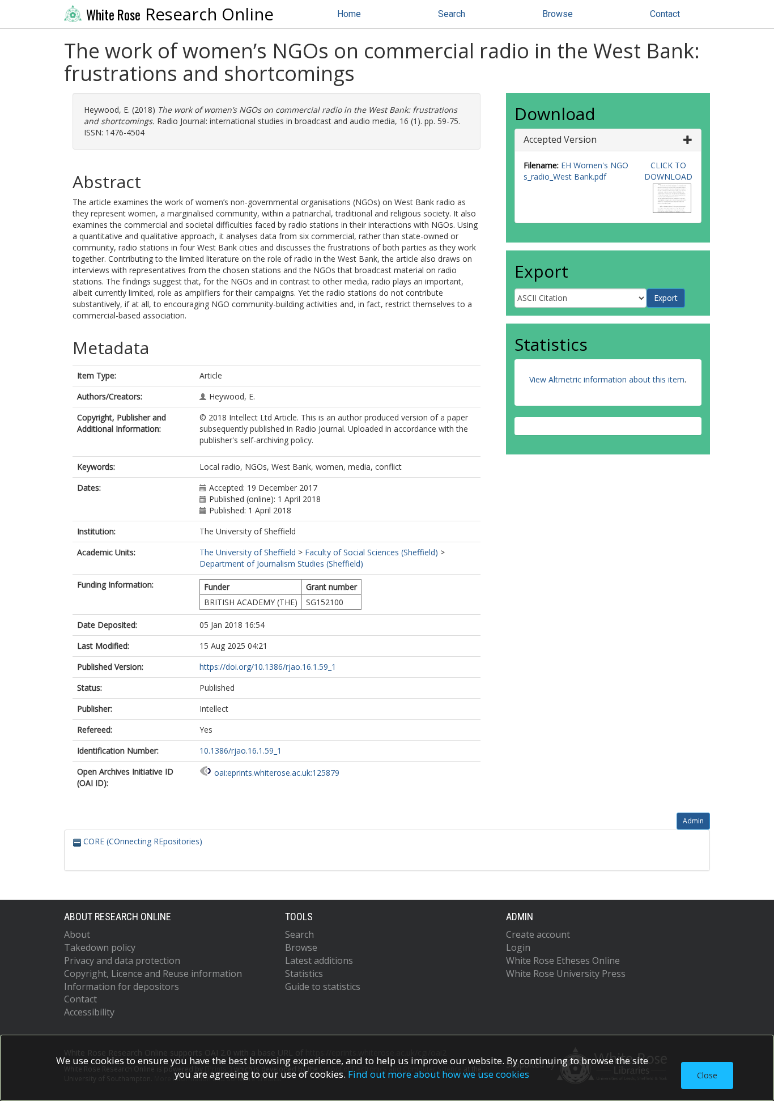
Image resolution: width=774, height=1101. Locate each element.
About (77, 934)
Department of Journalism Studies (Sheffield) (281, 563)
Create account (538, 934)
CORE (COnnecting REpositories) (141, 841)
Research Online (180, 14)
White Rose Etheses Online (563, 960)
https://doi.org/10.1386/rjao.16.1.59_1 (267, 666)
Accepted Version (560, 139)
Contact (665, 13)
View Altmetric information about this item (606, 379)
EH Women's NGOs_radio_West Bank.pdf (576, 171)
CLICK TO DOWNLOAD (668, 171)
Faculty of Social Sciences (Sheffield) (371, 552)
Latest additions (319, 960)
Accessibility (89, 1012)
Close (707, 1075)
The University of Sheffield (247, 552)
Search (451, 13)
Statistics (304, 973)
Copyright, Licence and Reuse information (153, 973)
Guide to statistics (322, 986)
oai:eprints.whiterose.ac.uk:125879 (276, 772)
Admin (693, 821)
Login (518, 947)
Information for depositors (121, 986)
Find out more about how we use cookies (438, 1074)
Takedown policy (99, 947)
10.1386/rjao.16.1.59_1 (240, 750)
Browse (557, 13)
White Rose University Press (566, 973)
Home (349, 13)
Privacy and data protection (122, 960)
